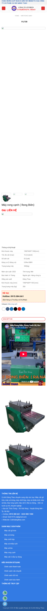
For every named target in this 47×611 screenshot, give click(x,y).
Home (17, 16)
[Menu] (3, 8)
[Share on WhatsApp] (3, 309)
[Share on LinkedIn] (23, 309)
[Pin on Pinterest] (19, 309)
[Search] (43, 8)
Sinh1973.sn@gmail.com (17, 517)
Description (7, 319)
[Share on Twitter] (11, 309)
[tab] (23, 319)
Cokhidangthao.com (17, 520)
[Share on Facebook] (7, 309)
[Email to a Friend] (15, 309)
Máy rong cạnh (26, 16)
